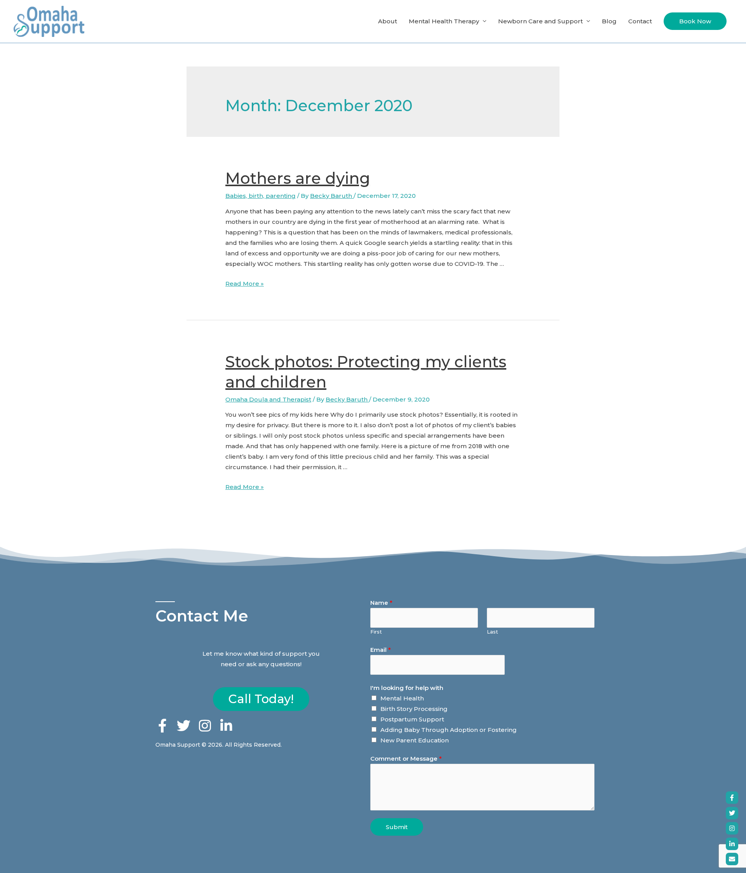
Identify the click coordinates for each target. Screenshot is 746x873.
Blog (609, 21)
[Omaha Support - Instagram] (732, 828)
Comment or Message (406, 758)
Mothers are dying (297, 178)
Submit (397, 827)
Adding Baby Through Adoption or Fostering (448, 729)
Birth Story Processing (414, 708)
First (376, 632)
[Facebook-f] (162, 725)
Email (380, 649)
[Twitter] (183, 725)
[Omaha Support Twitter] (732, 813)
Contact (640, 21)
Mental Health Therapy (444, 21)
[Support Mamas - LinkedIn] (732, 844)
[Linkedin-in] (226, 725)
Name (381, 602)
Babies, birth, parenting (260, 195)
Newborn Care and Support (540, 21)
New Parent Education (414, 740)
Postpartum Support (412, 719)
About (387, 21)
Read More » (244, 283)
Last (492, 632)
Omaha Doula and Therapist (268, 399)
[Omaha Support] (732, 797)
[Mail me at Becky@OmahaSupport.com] (732, 859)
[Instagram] (205, 725)
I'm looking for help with (406, 687)
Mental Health (402, 698)
